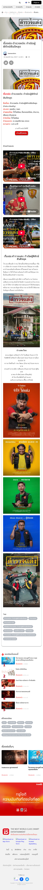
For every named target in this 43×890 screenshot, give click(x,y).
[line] (16, 879)
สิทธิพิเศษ (18, 849)
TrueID (6, 2)
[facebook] (22, 879)
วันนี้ (7, 849)
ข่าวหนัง (37, 7)
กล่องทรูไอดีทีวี (25, 854)
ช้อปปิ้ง (7, 854)
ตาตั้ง (35, 849)
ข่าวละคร (29, 7)
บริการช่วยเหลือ (18, 869)
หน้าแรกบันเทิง (8, 7)
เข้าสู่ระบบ (36, 2)
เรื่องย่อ (20, 12)
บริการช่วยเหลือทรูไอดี (21, 859)
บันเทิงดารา (13, 12)
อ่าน (6, 12)
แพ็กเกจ (15, 854)
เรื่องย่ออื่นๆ (8, 747)
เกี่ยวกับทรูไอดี (7, 865)
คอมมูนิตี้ (35, 854)
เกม (29, 849)
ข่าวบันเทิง (19, 7)
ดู (11, 849)
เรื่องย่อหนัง (28, 12)
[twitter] (27, 879)
